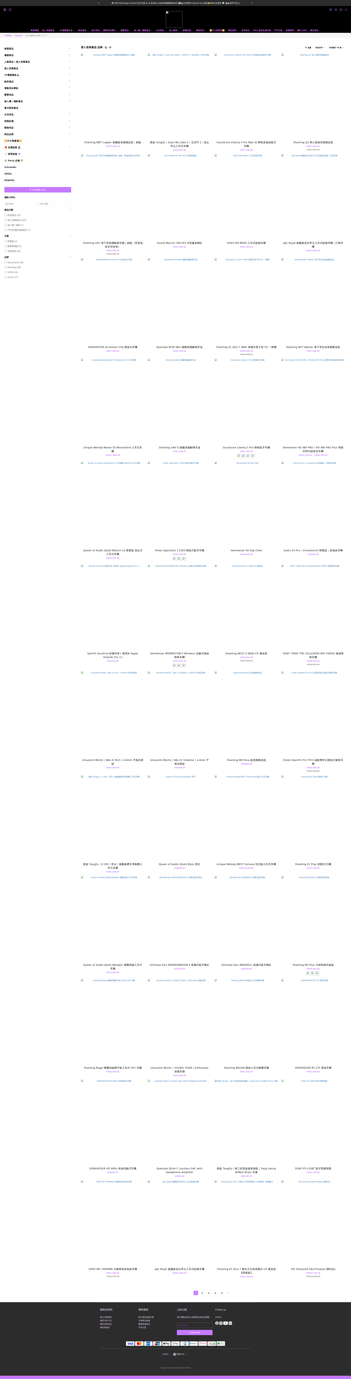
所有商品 (245, 30)
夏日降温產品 (11, 107)
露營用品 (125, 30)
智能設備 (187, 30)
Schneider (10, 167)
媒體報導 (290, 30)
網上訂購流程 (106, 1317)
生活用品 (160, 30)
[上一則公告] (98, 3)
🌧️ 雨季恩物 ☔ (12, 153)
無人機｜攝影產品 (142, 30)
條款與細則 (105, 1327)
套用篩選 (39, 189)
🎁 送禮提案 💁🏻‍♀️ (12, 147)
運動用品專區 (109, 30)
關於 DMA (302, 30)
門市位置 (278, 30)
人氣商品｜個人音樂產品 (17, 61)
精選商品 (9, 48)
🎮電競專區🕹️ (66, 30)
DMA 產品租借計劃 (262, 30)
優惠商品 (9, 55)
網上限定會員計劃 (146, 1317)
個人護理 (173, 30)
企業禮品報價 (144, 1320)
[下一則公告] (252, 3)
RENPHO (9, 180)
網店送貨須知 (106, 1324)
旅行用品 (96, 30)
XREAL (8, 173)
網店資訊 (314, 30)
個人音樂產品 (48, 30)
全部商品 (8, 35)
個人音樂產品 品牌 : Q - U (36, 35)
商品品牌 (232, 30)
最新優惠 (35, 30)
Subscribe (195, 1332)
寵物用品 (200, 30)
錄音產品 (82, 30)
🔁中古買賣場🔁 (217, 30)
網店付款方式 (106, 1320)
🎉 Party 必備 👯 (13, 160)
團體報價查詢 (144, 1324)
